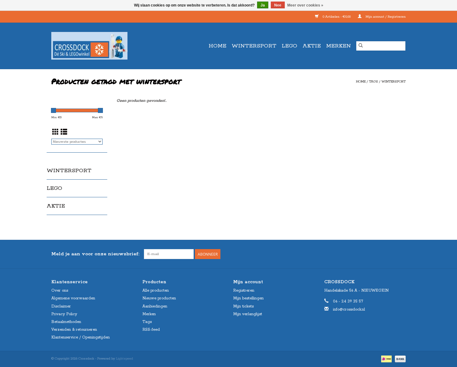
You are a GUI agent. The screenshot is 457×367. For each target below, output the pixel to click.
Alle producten (155, 290)
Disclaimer (61, 306)
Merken (338, 46)
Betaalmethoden (66, 322)
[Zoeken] (360, 46)
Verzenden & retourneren (74, 329)
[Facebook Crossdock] (390, 254)
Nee (277, 5)
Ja (263, 5)
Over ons (59, 290)
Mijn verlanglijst (247, 314)
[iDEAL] (386, 358)
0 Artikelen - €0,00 (337, 17)
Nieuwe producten (159, 298)
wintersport (393, 81)
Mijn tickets (243, 306)
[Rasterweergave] (55, 133)
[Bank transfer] (399, 358)
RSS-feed (151, 329)
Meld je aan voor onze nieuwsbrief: (95, 254)
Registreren (243, 290)
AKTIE (311, 46)
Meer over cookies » (305, 5)
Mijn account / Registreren (385, 17)
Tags (373, 81)
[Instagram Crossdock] (401, 254)
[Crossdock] (100, 46)
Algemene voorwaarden (73, 298)
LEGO (289, 46)
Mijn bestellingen (248, 298)
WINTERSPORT (254, 46)
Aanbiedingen (154, 306)
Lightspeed (124, 358)
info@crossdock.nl (349, 309)
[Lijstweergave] (64, 133)
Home (217, 46)
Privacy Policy (64, 314)
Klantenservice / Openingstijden (80, 337)
